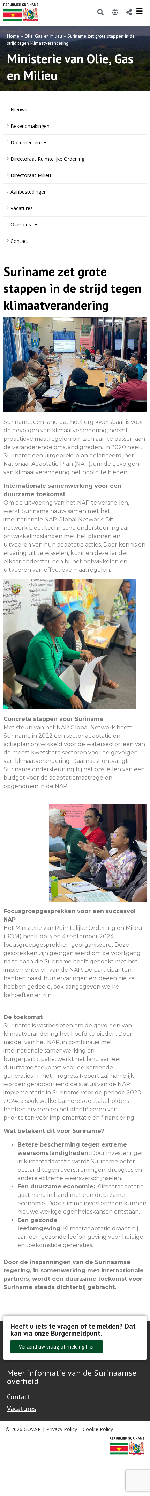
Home (13, 36)
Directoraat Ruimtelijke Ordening (47, 159)
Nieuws (18, 109)
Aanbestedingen (28, 191)
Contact (19, 241)
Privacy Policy (61, 1429)
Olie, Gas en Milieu (43, 36)
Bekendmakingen (30, 126)
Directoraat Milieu (30, 175)
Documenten (25, 142)
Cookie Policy (98, 1429)
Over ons (20, 224)
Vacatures (21, 208)
